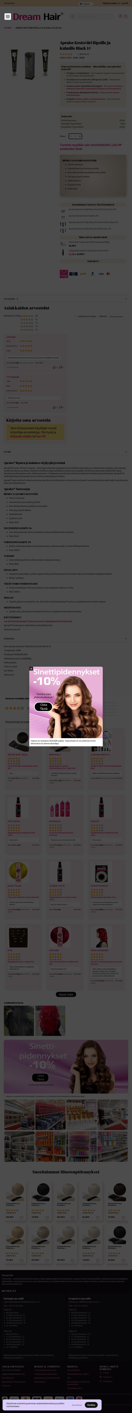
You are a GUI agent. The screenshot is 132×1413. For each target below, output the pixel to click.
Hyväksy (91, 1405)
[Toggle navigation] (8, 16)
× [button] (31, 669)
